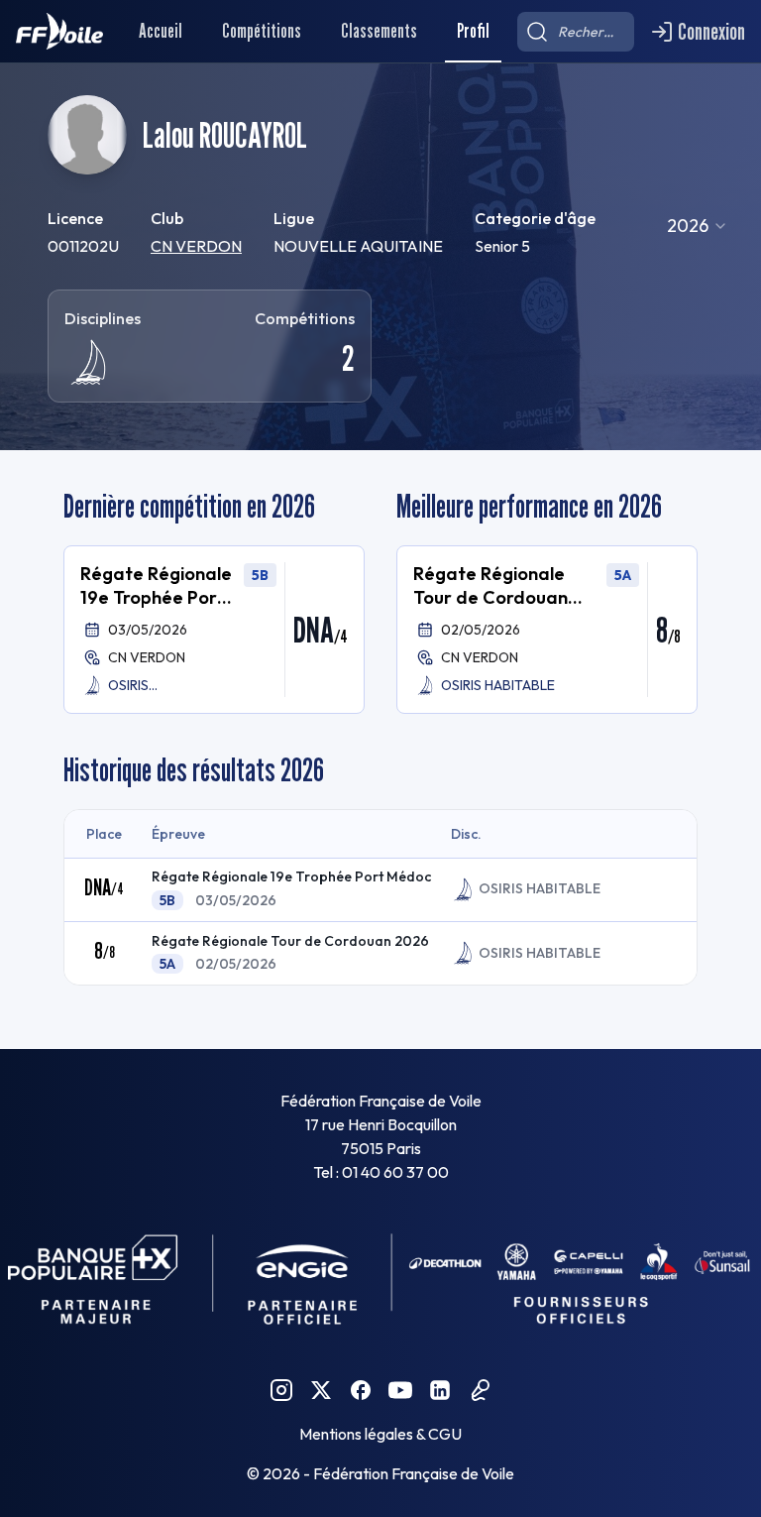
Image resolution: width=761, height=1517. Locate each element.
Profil (473, 31)
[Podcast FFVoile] (479, 1390)
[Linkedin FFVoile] (440, 1390)
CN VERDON (196, 246)
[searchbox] (575, 32)
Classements (379, 31)
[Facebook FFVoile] (361, 1390)
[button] (214, 629)
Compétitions (261, 31)
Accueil (160, 31)
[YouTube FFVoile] (400, 1390)
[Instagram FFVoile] (281, 1390)
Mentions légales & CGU (380, 1434)
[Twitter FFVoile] (321, 1390)
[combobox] (697, 226)
